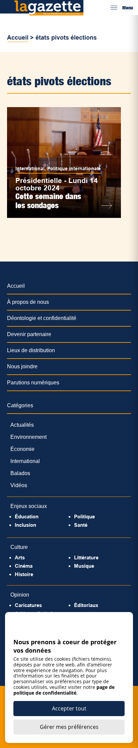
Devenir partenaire (29, 334)
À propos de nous (28, 302)
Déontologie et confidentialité (41, 318)
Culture (19, 547)
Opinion (19, 595)
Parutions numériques (33, 382)
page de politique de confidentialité (64, 690)
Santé (80, 525)
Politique (84, 516)
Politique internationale (74, 168)
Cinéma (23, 566)
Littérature (86, 557)
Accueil (17, 37)
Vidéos (18, 485)
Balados (20, 473)
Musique (84, 566)
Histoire (24, 574)
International (30, 168)
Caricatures (28, 605)
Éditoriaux (86, 605)
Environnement (28, 437)
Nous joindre (22, 366)
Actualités (22, 425)
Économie (22, 449)
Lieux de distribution (31, 350)
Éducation (27, 516)
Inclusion (25, 525)
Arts (20, 557)
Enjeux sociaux (28, 506)
